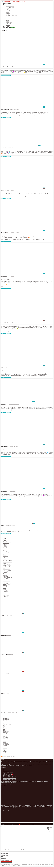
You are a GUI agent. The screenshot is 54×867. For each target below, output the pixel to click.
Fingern (4, 559)
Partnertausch (6, 592)
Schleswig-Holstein (10, 23)
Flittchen (5, 725)
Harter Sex (5, 576)
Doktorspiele (5, 552)
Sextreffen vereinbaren (5, 75)
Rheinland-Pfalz (9, 19)
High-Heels (5, 578)
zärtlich (4, 750)
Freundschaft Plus (7, 565)
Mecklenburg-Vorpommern (11, 15)
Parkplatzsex (5, 591)
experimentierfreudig (7, 724)
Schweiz (39, 761)
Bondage (5, 544)
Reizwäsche (5, 596)
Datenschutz (50, 829)
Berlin (7, 9)
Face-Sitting (5, 556)
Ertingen (12, 276)
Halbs (7, 693)
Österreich (32, 761)
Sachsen (7, 21)
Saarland (7, 20)
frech (4, 726)
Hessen (7, 14)
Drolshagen (8, 635)
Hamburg (8, 13)
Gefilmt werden (6, 569)
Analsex (5, 539)
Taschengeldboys (6, 775)
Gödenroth (14, 322)
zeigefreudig (5, 751)
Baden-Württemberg (10, 7)
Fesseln (4, 557)
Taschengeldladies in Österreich (9, 778)
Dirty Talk (5, 551)
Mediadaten (50, 828)
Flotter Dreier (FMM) (7, 562)
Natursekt (5, 585)
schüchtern (5, 739)
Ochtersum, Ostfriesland (14, 404)
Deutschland (26, 761)
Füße (4, 567)
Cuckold (5, 546)
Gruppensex (5, 573)
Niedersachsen (9, 16)
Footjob (4, 563)
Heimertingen (16, 109)
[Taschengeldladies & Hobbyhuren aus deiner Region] (13, 1)
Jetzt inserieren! (8, 774)
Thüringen (8, 25)
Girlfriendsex (6, 571)
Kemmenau (10, 654)
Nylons (4, 588)
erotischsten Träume (38, 805)
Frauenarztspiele (6, 564)
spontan (4, 740)
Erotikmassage (6, 553)
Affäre (4, 538)
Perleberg (12, 190)
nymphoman (5, 737)
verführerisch (6, 744)
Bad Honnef (9, 615)
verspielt (5, 748)
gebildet (4, 730)
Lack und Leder (6, 582)
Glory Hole (5, 572)
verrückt (5, 745)
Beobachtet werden (7, 541)
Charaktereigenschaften (8, 772)
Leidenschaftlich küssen (8, 583)
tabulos (4, 742)
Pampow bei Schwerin (17, 66)
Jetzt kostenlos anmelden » (6, 861)
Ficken (4, 558)
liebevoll (5, 736)
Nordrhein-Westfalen (10, 17)
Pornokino (5, 594)
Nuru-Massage (6, 586)
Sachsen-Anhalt (9, 22)
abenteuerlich (6, 718)
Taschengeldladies (7, 3)
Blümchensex (6, 543)
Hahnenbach (12, 525)
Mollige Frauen (6, 584)
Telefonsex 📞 (6, 26)
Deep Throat (5, 547)
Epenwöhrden (11, 673)
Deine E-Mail (3, 860)
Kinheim (11, 367)
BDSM (4, 540)
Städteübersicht (6, 770)
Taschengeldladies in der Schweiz (10, 779)
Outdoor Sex (5, 590)
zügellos (5, 752)
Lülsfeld (12, 147)
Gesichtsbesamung (7, 570)
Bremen (7, 12)
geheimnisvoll (6, 731)
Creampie (5, 545)
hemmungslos (6, 732)
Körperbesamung (6, 580)
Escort (4, 554)
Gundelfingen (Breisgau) (15, 232)
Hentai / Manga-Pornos (8, 577)
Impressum (50, 830)
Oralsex (4, 589)
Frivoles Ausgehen (7, 566)
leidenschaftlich (6, 735)
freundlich (5, 727)
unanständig (5, 743)
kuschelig (5, 733)
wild (4, 749)
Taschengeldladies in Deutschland (10, 776)
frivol (4, 729)
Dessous (5, 549)
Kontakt (50, 827)
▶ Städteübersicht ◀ (10, 6)
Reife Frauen (6, 595)
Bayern (7, 8)
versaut (4, 746)
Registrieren (9, 27)
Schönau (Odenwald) (12, 712)
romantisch (5, 738)
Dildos (4, 550)
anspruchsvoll (6, 719)
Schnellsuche (6, 769)
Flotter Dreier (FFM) (7, 560)
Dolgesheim (12, 491)
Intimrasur (5, 579)
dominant (5, 723)
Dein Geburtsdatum (5, 855)
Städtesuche (5, 4)
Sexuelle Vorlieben (7, 773)
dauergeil (5, 720)
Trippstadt (15, 446)
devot (4, 721)
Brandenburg (8, 10)
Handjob (5, 575)
